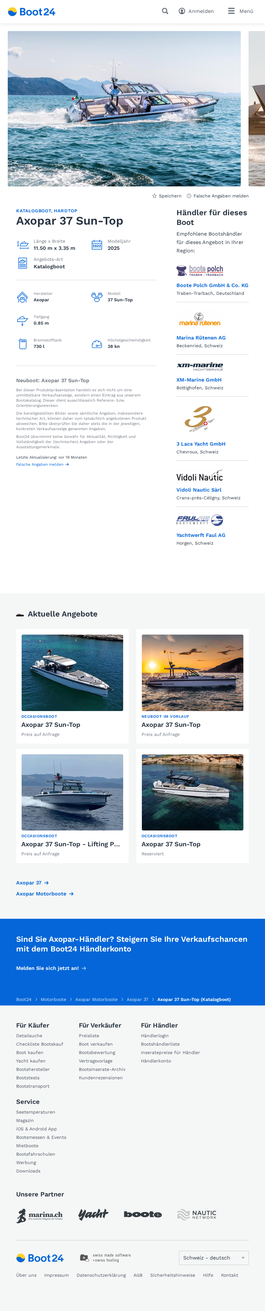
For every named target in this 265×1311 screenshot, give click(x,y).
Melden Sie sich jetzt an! (47, 968)
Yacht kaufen (31, 1060)
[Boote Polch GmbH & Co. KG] (199, 270)
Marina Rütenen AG (201, 338)
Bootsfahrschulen (35, 1154)
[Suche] (166, 11)
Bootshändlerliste (160, 1044)
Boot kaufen (29, 1052)
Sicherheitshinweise (172, 1275)
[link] (72, 686)
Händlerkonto (156, 1060)
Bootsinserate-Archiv (102, 1069)
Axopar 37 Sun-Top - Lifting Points (75, 844)
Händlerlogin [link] (155, 1035)
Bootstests (27, 1077)
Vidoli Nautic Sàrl (198, 490)
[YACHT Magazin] (93, 1215)
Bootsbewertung (97, 1052)
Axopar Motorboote (41, 894)
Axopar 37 (28, 883)
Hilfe (208, 1275)
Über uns (26, 1275)
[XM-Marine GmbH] (199, 366)
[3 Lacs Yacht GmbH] (200, 420)
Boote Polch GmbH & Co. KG (212, 285)
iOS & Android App (36, 1128)
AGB (138, 1275)
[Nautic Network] (196, 1215)
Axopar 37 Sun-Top (50, 724)
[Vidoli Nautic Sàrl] (199, 474)
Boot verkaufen (96, 1044)
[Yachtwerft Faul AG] (199, 520)
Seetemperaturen (35, 1112)
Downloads (28, 1170)
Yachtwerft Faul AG (201, 535)
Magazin (25, 1120)
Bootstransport (32, 1086)
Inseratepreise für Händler (170, 1052)
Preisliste (89, 1035)
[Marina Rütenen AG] (199, 319)
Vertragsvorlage (95, 1060)
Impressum (56, 1275)
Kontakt (229, 1275)
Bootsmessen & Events (41, 1137)
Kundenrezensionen (101, 1077)
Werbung (26, 1162)
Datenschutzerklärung (101, 1275)
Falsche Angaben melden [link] (221, 195)
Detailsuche (29, 1035)
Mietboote (27, 1145)
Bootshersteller (33, 1069)
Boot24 (24, 999)
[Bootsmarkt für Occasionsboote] (32, 11)
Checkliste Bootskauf (39, 1044)
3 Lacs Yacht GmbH (201, 444)
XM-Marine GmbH (199, 380)
